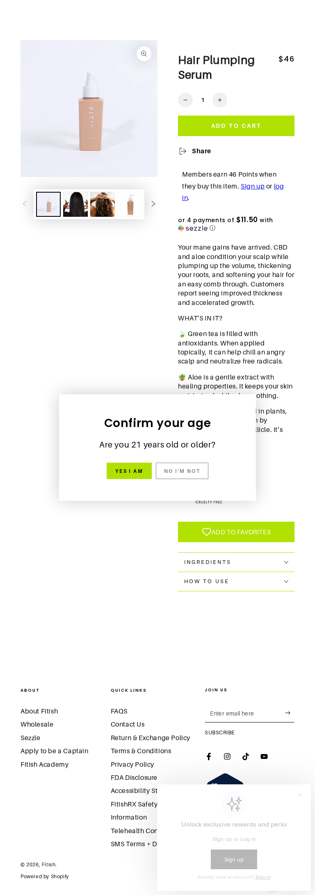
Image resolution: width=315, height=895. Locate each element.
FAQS (119, 711)
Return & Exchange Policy (150, 738)
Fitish (49, 864)
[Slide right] (153, 204)
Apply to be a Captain (55, 751)
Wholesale (37, 724)
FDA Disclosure (134, 777)
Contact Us (128, 724)
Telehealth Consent (141, 831)
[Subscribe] (289, 713)
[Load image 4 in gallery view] (129, 204)
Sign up (253, 186)
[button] (236, 224)
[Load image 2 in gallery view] (75, 204)
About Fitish (39, 711)
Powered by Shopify (45, 876)
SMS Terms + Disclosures (149, 844)
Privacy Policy (132, 764)
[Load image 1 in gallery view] (48, 204)
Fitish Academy (44, 764)
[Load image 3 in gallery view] (102, 204)
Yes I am (129, 471)
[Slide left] (25, 204)
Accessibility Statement (147, 790)
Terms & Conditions (141, 751)
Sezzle (31, 738)
